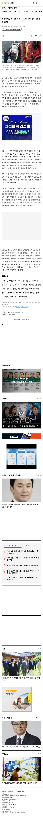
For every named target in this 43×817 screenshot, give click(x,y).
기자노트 (5, 754)
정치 (10, 12)
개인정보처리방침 (19, 791)
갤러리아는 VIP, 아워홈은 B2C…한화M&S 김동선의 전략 (20, 292)
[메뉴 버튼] (40, 3)
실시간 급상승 (30, 545)
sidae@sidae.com (22, 307)
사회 (36, 12)
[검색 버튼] (37, 3)
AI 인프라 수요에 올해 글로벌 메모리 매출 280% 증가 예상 (20, 288)
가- (31, 35)
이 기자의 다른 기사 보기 (21, 319)
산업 (19, 12)
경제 (14, 12)
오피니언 (4, 12)
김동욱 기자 (7, 26)
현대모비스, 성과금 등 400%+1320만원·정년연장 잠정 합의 (21, 284)
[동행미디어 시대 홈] (8, 3)
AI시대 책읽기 (7, 717)
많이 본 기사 (13, 545)
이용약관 (4, 791)
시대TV (4, 398)
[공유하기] (33, 3)
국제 (31, 12)
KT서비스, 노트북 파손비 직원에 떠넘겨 (14, 296)
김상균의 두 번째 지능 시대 (12, 475)
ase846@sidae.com (18, 312)
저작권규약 (10, 791)
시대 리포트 (6, 365)
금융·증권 (25, 12)
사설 (3, 649)
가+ (40, 35)
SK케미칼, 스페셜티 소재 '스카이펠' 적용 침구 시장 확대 (20, 281)
